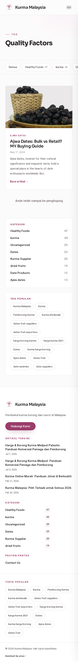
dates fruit (39, 358)
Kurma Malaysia (22, 306)
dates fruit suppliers (25, 323)
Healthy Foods (36, 67)
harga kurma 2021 (53, 340)
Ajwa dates (39, 280)
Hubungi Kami (20, 426)
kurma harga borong (38, 349)
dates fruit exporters (25, 332)
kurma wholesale (51, 314)
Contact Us (12, 562)
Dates (39, 252)
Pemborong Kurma (23, 314)
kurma (61, 67)
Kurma (41, 306)
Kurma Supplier (39, 259)
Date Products (39, 273)
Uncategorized (39, 245)
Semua (13, 67)
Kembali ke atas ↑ (15, 655)
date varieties (21, 366)
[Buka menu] (69, 7)
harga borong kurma (24, 340)
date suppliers (44, 366)
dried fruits (39, 266)
